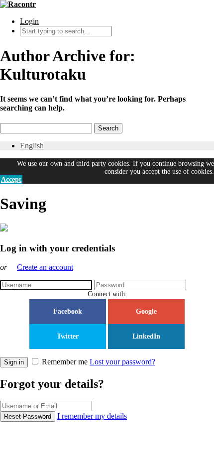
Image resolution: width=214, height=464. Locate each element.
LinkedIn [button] (146, 336)
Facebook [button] (67, 311)
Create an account (45, 267)
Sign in (14, 362)
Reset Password (27, 416)
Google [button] (146, 311)
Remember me (65, 361)
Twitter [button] (68, 336)
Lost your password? (122, 361)
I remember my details (92, 416)
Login (29, 21)
